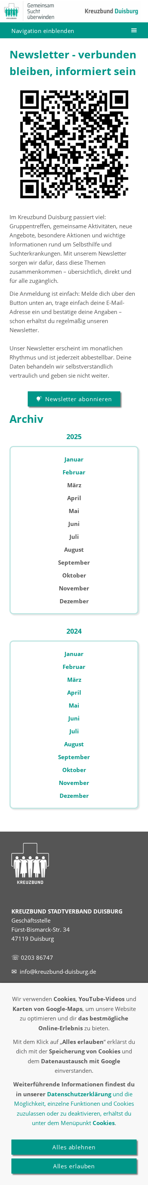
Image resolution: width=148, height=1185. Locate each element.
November (74, 782)
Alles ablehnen (74, 1147)
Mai (74, 705)
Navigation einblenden (42, 31)
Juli (74, 731)
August (74, 744)
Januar (74, 459)
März (74, 679)
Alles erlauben (74, 1166)
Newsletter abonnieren (78, 399)
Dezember (74, 795)
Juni (74, 718)
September (74, 757)
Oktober (74, 770)
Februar (74, 472)
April (74, 692)
